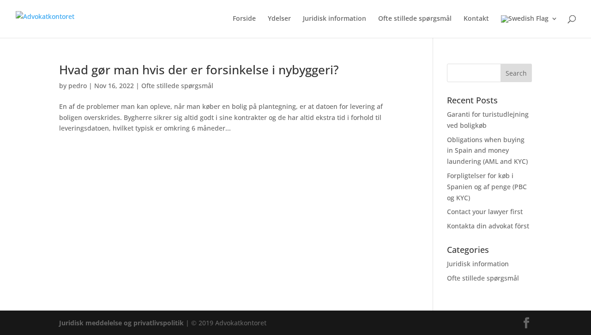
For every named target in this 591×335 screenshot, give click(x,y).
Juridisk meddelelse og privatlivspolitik (121, 322)
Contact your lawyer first (485, 211)
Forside (244, 19)
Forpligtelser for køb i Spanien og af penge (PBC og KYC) (487, 186)
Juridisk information (334, 19)
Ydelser (279, 19)
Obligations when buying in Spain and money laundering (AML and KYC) (487, 150)
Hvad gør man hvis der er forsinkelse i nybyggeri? (199, 69)
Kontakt (476, 19)
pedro (77, 85)
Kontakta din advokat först (488, 225)
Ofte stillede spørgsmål (415, 19)
